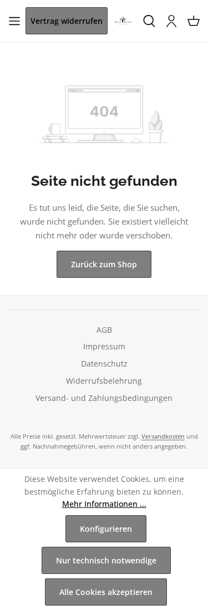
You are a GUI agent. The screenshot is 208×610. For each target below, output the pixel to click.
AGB (104, 329)
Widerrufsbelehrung (104, 380)
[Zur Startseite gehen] (123, 21)
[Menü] (14, 21)
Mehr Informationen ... (104, 504)
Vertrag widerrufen (67, 21)
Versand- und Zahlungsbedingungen (104, 398)
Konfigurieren (106, 528)
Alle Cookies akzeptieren (106, 592)
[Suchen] (149, 21)
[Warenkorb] (193, 21)
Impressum (104, 346)
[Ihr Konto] (171, 21)
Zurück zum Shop (104, 264)
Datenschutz (104, 363)
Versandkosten (163, 436)
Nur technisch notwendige (106, 560)
